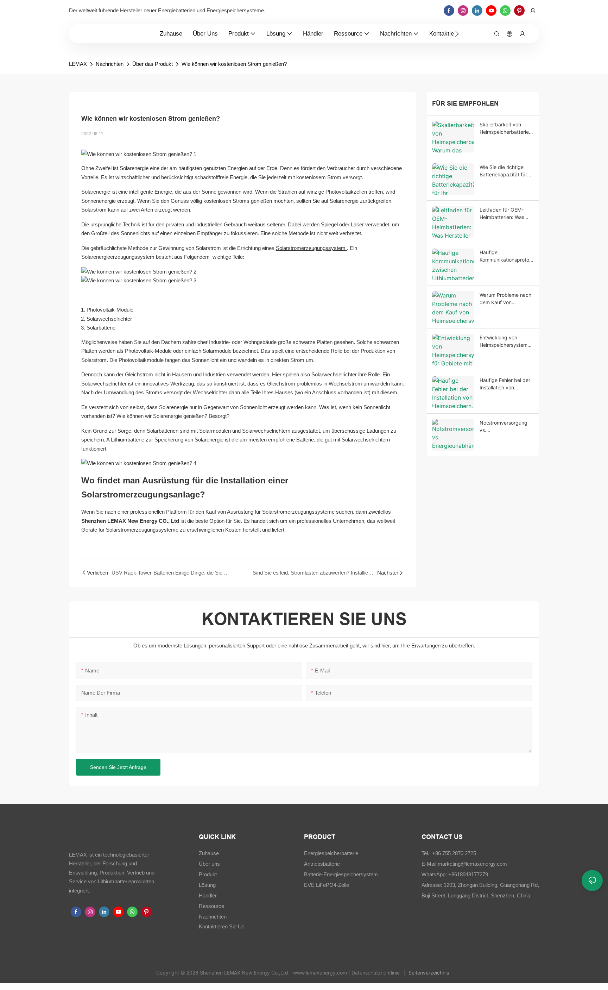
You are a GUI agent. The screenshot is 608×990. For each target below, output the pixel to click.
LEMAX (78, 64)
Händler (208, 895)
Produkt (208, 874)
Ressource (211, 906)
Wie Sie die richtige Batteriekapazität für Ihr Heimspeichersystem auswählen (503, 171)
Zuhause (209, 853)
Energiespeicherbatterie (331, 853)
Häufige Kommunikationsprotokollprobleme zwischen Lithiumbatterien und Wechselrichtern (506, 256)
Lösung (207, 885)
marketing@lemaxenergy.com (472, 864)
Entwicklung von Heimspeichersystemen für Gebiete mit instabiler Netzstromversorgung (506, 341)
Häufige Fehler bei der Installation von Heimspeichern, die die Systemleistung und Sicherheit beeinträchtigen (506, 384)
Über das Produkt (152, 64)
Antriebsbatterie (322, 864)
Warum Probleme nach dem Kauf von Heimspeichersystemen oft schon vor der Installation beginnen (506, 299)
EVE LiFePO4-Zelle (326, 885)
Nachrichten (110, 64)
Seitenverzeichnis (429, 973)
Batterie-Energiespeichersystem (341, 874)
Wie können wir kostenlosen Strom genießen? (234, 64)
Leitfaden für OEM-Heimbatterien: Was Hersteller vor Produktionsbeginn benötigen (502, 214)
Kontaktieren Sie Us (222, 926)
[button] (457, 34)
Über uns (209, 864)
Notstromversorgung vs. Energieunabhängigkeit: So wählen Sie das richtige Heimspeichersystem (506, 427)
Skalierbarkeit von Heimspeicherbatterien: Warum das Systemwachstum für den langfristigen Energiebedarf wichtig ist (506, 128)
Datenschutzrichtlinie (376, 973)
